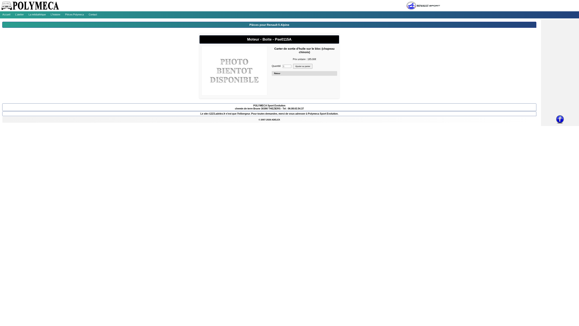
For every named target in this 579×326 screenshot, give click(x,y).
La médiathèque (37, 14)
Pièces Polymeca (74, 14)
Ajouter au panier (302, 66)
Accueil (6, 14)
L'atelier (19, 14)
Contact (93, 14)
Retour (277, 73)
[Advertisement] (560, 67)
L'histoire (55, 14)
